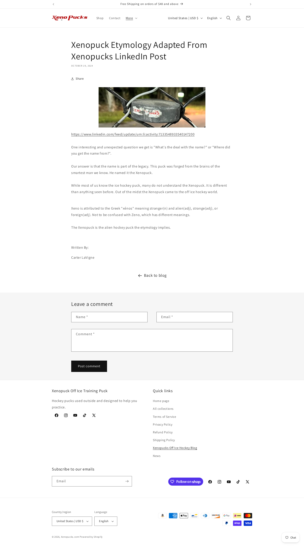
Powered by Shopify (91, 536)
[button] (131, 18)
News (156, 456)
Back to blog (155, 275)
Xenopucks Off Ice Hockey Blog (175, 448)
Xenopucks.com (70, 536)
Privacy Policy (162, 424)
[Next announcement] (250, 4)
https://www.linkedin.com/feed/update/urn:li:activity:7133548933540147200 (133, 134)
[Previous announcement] (53, 4)
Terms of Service (164, 417)
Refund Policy (163, 432)
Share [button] (80, 79)
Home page (161, 401)
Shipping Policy (164, 440)
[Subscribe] (127, 481)
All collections (163, 409)
